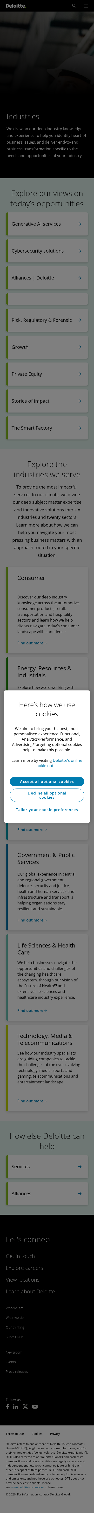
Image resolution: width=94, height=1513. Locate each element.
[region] (47, 756)
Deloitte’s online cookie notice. (58, 763)
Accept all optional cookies (47, 781)
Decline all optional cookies (47, 795)
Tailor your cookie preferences (47, 809)
